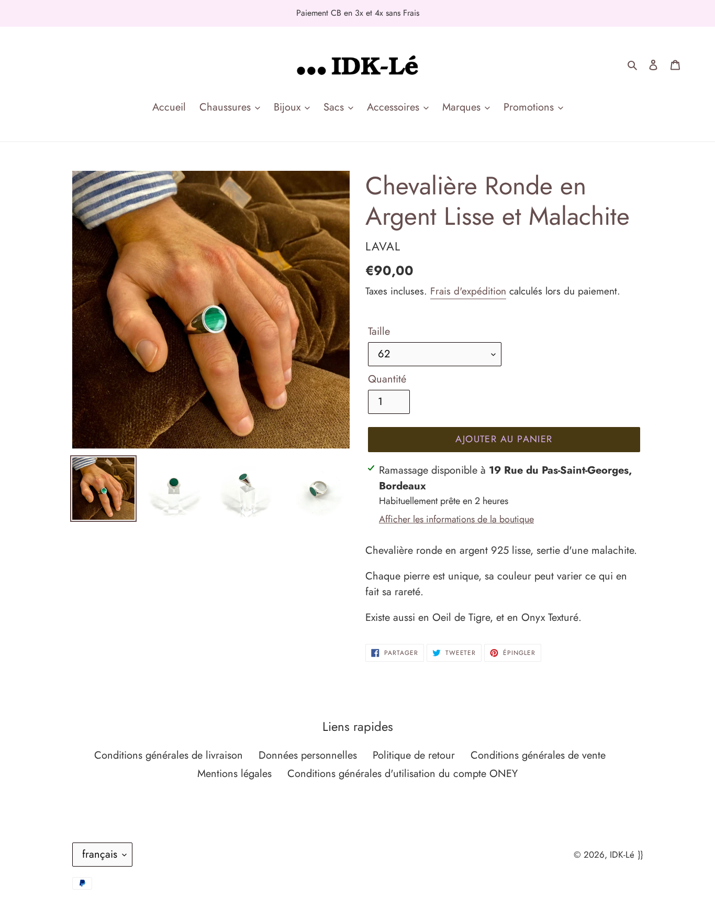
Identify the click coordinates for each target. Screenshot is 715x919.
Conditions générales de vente (538, 755)
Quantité (387, 379)
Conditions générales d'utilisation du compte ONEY (402, 773)
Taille (379, 331)
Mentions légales (234, 773)
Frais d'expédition (468, 291)
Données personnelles (308, 755)
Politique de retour (414, 755)
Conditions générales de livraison (168, 755)
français (99, 854)
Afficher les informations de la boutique (456, 519)
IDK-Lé (622, 854)
